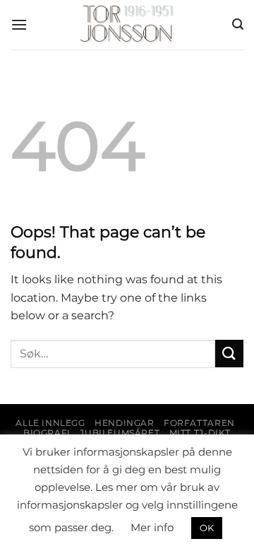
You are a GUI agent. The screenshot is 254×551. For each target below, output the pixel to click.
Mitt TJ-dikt (200, 432)
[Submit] (229, 353)
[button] (19, 24)
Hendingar (125, 422)
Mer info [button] (152, 527)
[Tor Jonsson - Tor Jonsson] (127, 24)
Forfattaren (199, 422)
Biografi (47, 432)
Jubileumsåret (119, 432)
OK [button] (207, 527)
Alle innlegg (50, 422)
